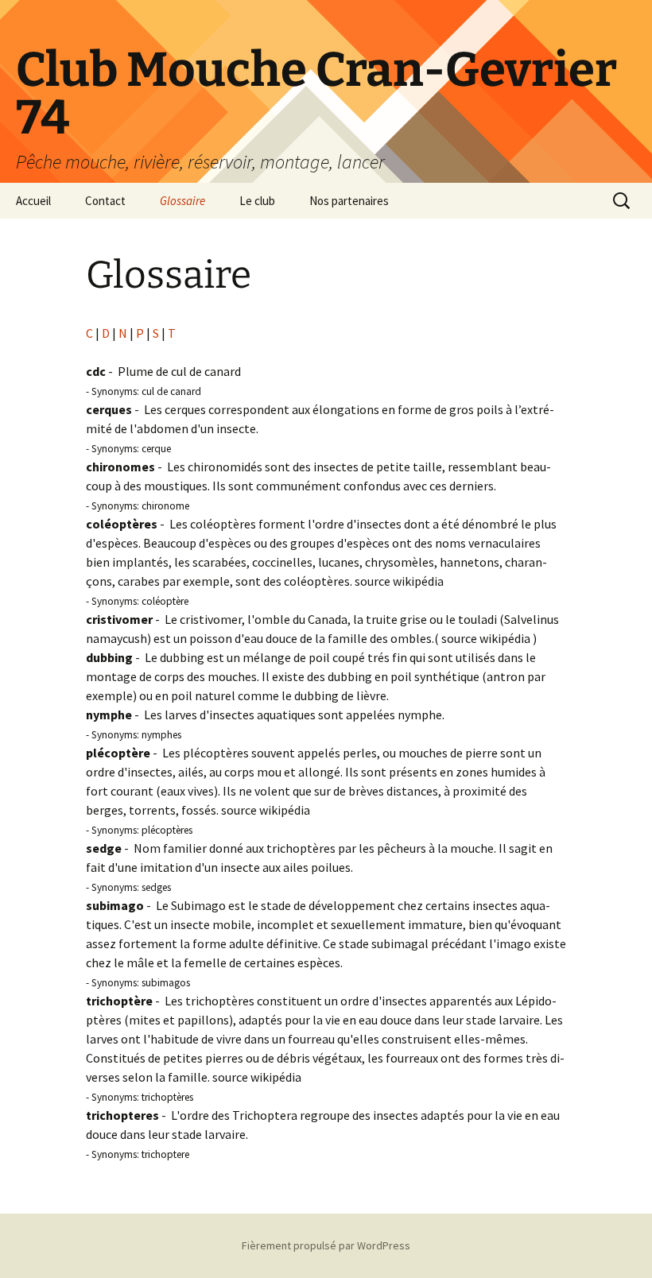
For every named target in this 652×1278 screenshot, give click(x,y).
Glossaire (182, 200)
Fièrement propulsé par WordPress (326, 1245)
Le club (257, 200)
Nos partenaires (349, 200)
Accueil (33, 200)
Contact (105, 200)
